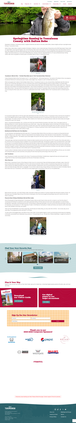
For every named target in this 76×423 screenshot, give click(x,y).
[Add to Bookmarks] (49, 41)
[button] (37, 264)
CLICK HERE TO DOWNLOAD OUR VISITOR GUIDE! (72, 18)
